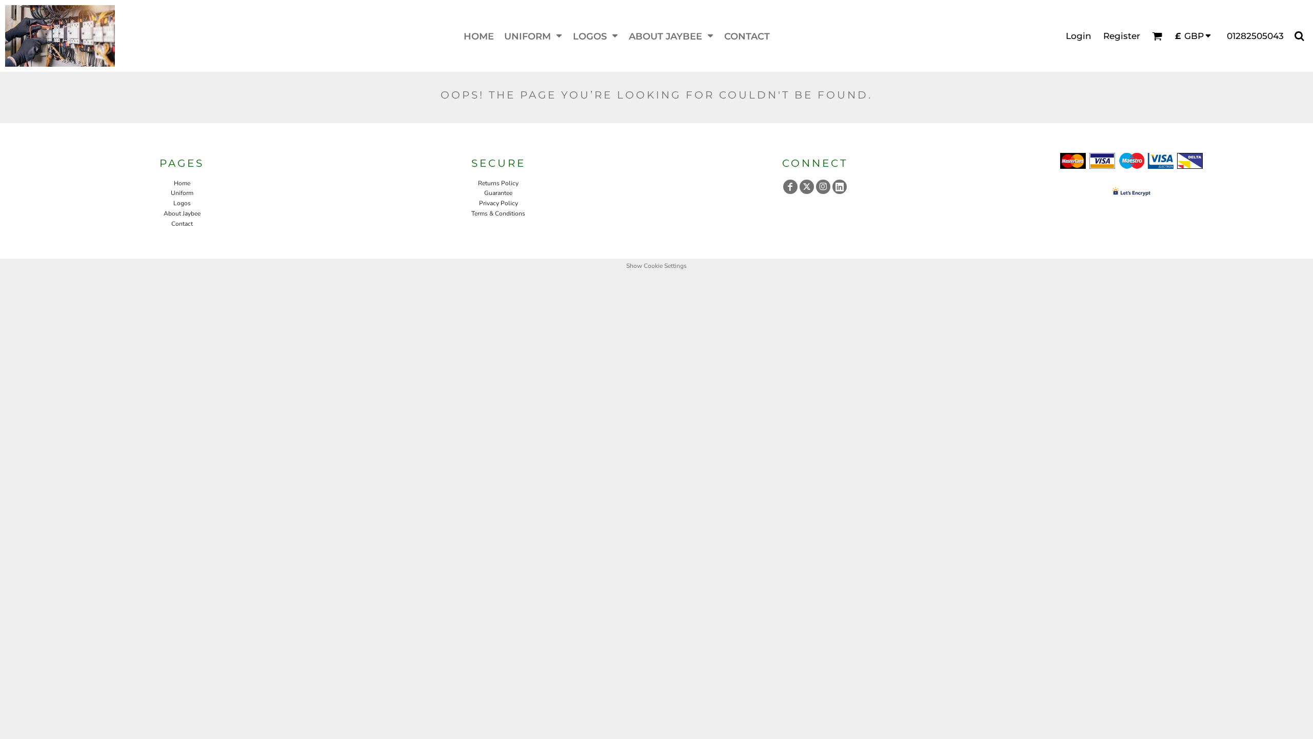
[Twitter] (807, 187)
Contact (182, 224)
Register (1121, 36)
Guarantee (498, 193)
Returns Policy (498, 183)
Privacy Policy (498, 203)
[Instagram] (823, 187)
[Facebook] (790, 187)
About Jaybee (182, 213)
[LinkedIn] (839, 187)
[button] (533, 36)
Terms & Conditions (498, 213)
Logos (182, 203)
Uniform (182, 193)
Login (1078, 36)
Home (182, 183)
